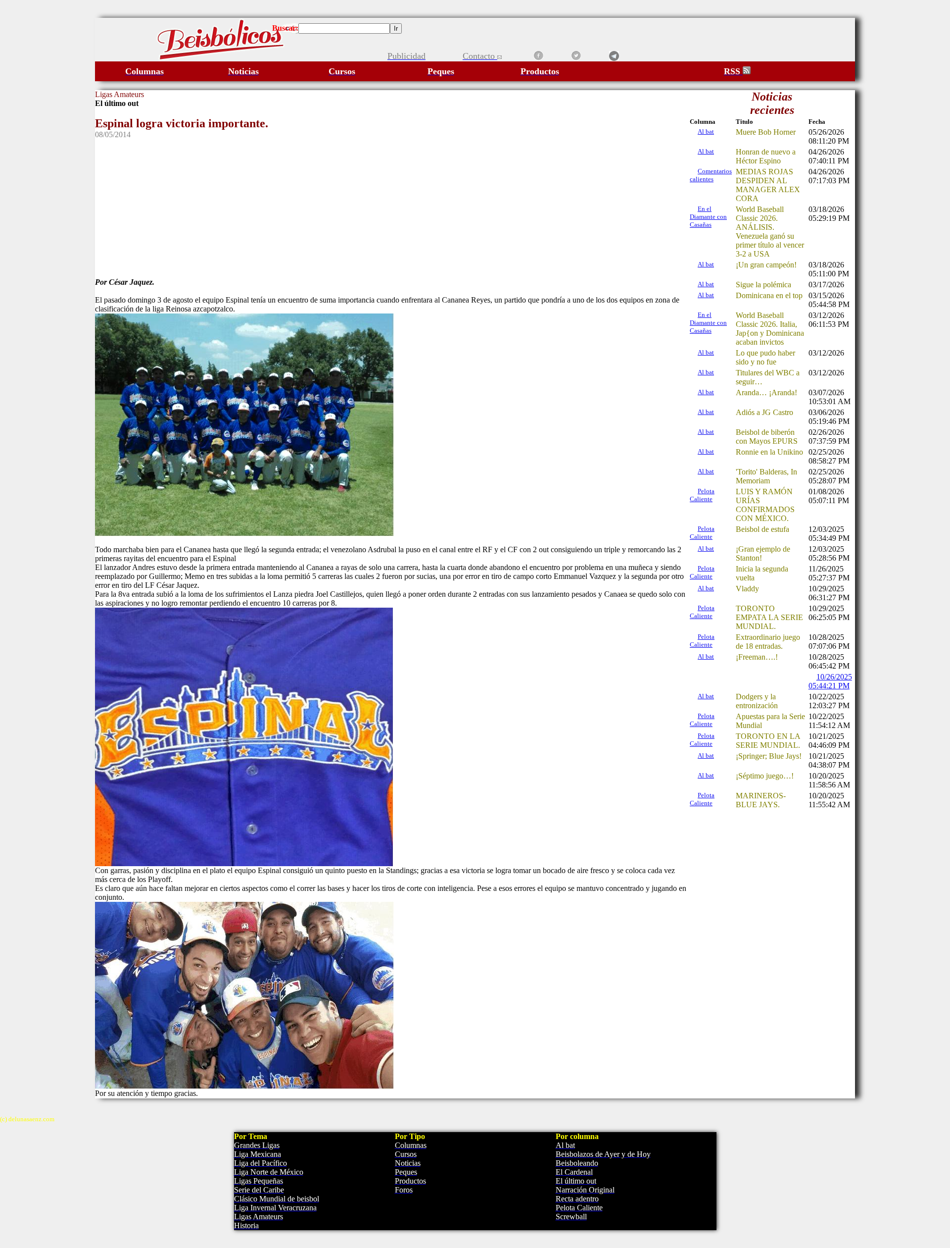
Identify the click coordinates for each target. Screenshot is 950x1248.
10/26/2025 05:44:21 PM (830, 681)
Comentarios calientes (711, 175)
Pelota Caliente (702, 495)
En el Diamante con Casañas (708, 216)
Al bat (706, 131)
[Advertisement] (392, 208)
